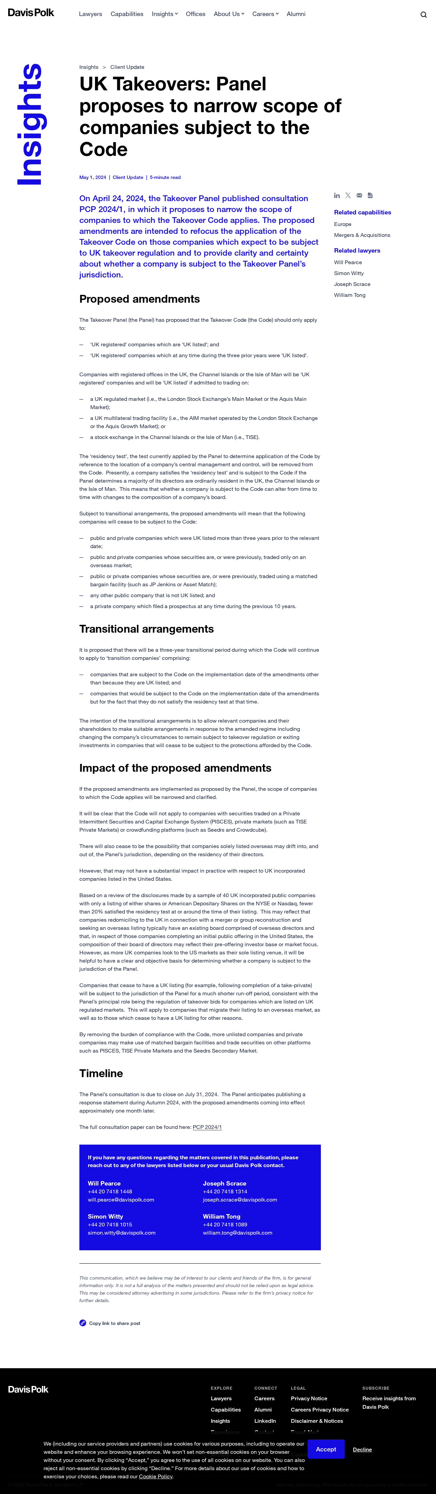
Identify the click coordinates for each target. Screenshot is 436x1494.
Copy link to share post (114, 1323)
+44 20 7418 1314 (225, 1191)
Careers (264, 1398)
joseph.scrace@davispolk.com (240, 1199)
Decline (362, 1450)
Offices (195, 13)
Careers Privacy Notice (320, 1409)
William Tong (349, 294)
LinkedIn (265, 1421)
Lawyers (90, 13)
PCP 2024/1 (207, 1126)
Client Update (127, 66)
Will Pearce (348, 262)
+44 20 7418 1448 (110, 1191)
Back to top (400, 1340)
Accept (326, 1449)
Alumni (296, 13)
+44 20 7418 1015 (110, 1224)
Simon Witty (349, 273)
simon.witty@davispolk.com (122, 1232)
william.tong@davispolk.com (237, 1232)
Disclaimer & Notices (317, 1421)
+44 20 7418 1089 (225, 1224)
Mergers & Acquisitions (362, 234)
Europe (343, 224)
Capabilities (127, 13)
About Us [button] (227, 13)
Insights (220, 1421)
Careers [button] (263, 13)
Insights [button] (162, 13)
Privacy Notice (309, 1398)
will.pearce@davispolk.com (121, 1199)
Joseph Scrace (352, 284)
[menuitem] (90, 15)
